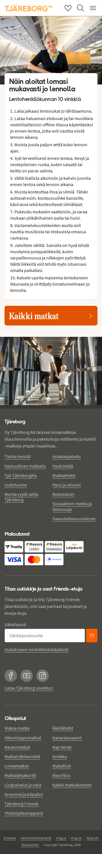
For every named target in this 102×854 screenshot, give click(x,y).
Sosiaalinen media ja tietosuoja (72, 506)
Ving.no (76, 838)
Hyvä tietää (62, 466)
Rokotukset (63, 494)
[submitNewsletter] (91, 635)
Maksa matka (17, 728)
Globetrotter (30, 845)
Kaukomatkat (17, 747)
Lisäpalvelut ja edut (23, 785)
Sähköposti (15, 624)
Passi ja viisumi (66, 485)
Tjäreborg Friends (22, 803)
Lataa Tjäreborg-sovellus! (29, 688)
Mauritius (61, 775)
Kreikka (59, 756)
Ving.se (61, 838)
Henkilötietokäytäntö (36, 838)
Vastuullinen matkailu (25, 466)
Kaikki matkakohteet (72, 785)
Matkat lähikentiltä (22, 756)
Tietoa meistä (17, 456)
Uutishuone (16, 485)
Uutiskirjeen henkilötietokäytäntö (37, 649)
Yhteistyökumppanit (24, 813)
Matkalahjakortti (20, 775)
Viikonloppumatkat (23, 737)
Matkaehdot (63, 475)
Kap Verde (62, 747)
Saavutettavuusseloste (73, 518)
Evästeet (10, 838)
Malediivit (61, 766)
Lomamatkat (17, 766)
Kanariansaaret (67, 737)
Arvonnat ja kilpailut (24, 794)
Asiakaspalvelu (66, 456)
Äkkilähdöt (62, 728)
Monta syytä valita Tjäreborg (21, 496)
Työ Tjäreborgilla (21, 475)
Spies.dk (92, 838)
